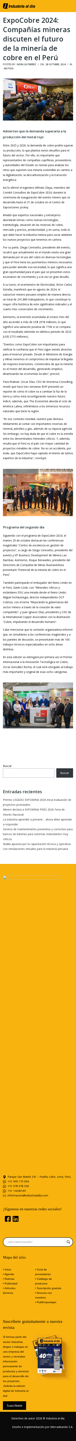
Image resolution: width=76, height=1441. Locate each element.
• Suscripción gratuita (48, 1288)
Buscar (7, 766)
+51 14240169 (17, 1191)
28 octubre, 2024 (56, 64)
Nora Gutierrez (26, 64)
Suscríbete (14, 1405)
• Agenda (8, 1274)
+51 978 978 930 (18, 1186)
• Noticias (8, 1278)
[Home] (19, 6)
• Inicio (7, 1269)
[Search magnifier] (68, 1242)
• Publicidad (10, 1283)
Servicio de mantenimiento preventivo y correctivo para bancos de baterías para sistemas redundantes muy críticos (38, 834)
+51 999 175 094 (18, 1181)
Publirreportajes (46, 1302)
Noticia (8, 68)
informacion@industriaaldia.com (28, 1195)
